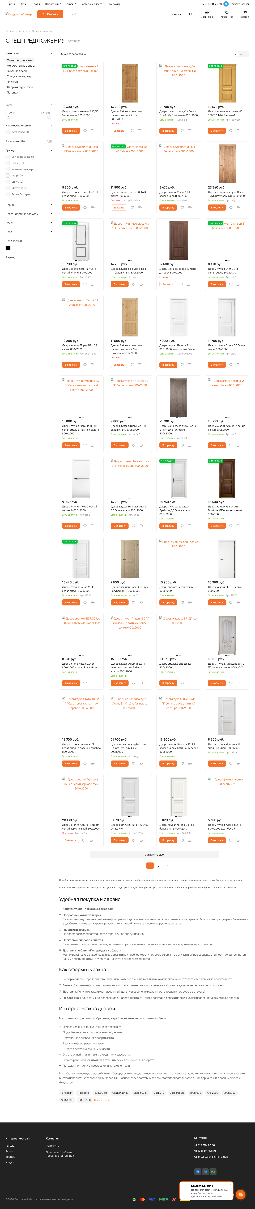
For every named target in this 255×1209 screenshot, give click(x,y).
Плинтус (12, 82)
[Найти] (190, 14)
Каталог (11, 1145)
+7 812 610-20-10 (211, 4)
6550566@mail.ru (205, 1150)
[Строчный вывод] (241, 54)
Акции (9, 1151)
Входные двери (17, 71)
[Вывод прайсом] (246, 54)
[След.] (167, 865)
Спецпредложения (19, 60)
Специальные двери (20, 76)
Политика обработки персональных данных (60, 1154)
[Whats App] (213, 1171)
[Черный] (8, 247)
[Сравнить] (92, 130)
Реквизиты (52, 1145)
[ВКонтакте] (197, 1171)
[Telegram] (226, 4)
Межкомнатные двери (21, 65)
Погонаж (12, 92)
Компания (53, 1138)
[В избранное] (85, 130)
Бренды (10, 1157)
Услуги (10, 1162)
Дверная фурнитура (20, 87)
